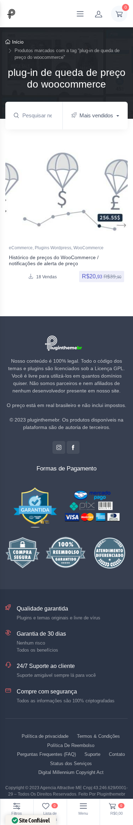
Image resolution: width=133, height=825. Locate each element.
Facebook (73, 447)
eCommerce (21, 247)
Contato (117, 754)
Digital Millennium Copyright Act (71, 772)
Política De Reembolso (70, 745)
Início (17, 42)
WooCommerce (88, 247)
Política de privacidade (45, 736)
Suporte (92, 754)
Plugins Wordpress (53, 247)
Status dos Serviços (71, 763)
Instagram (58, 447)
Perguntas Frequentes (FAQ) (46, 754)
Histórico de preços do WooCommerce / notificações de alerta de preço (54, 260)
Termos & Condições (98, 736)
